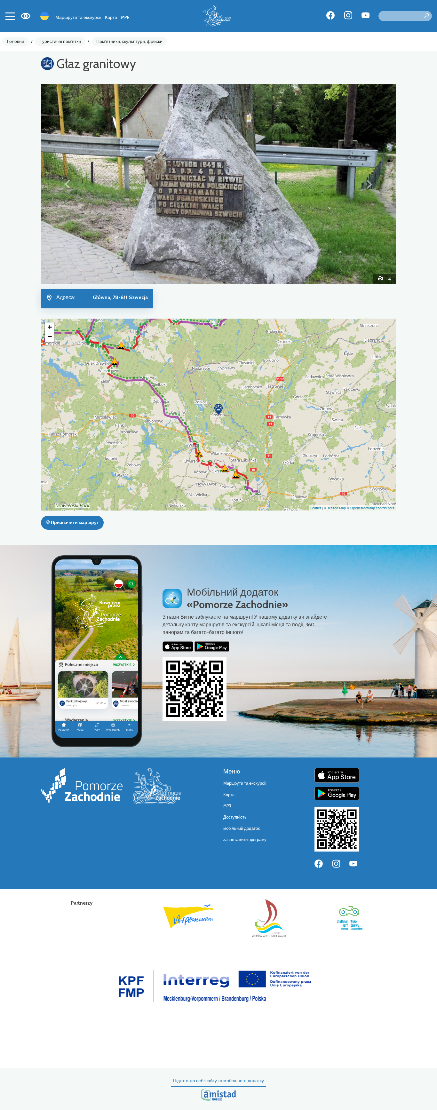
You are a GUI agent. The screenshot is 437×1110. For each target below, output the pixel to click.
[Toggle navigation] (10, 16)
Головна (15, 41)
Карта (111, 17)
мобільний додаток (241, 828)
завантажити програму (244, 839)
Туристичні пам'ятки (60, 41)
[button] (67, 184)
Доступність (235, 817)
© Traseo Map (335, 507)
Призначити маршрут (74, 522)
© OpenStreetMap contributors (370, 507)
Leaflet (315, 507)
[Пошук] (426, 16)
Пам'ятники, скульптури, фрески (129, 41)
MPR (125, 17)
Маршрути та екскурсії (78, 17)
